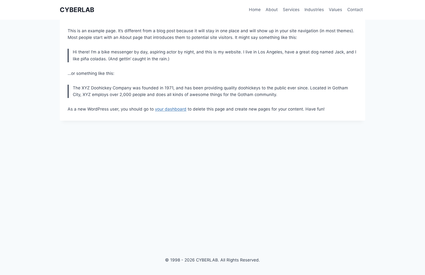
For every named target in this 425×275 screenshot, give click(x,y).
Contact (355, 9)
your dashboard (170, 109)
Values (335, 9)
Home (255, 9)
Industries (314, 9)
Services (291, 9)
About (272, 9)
